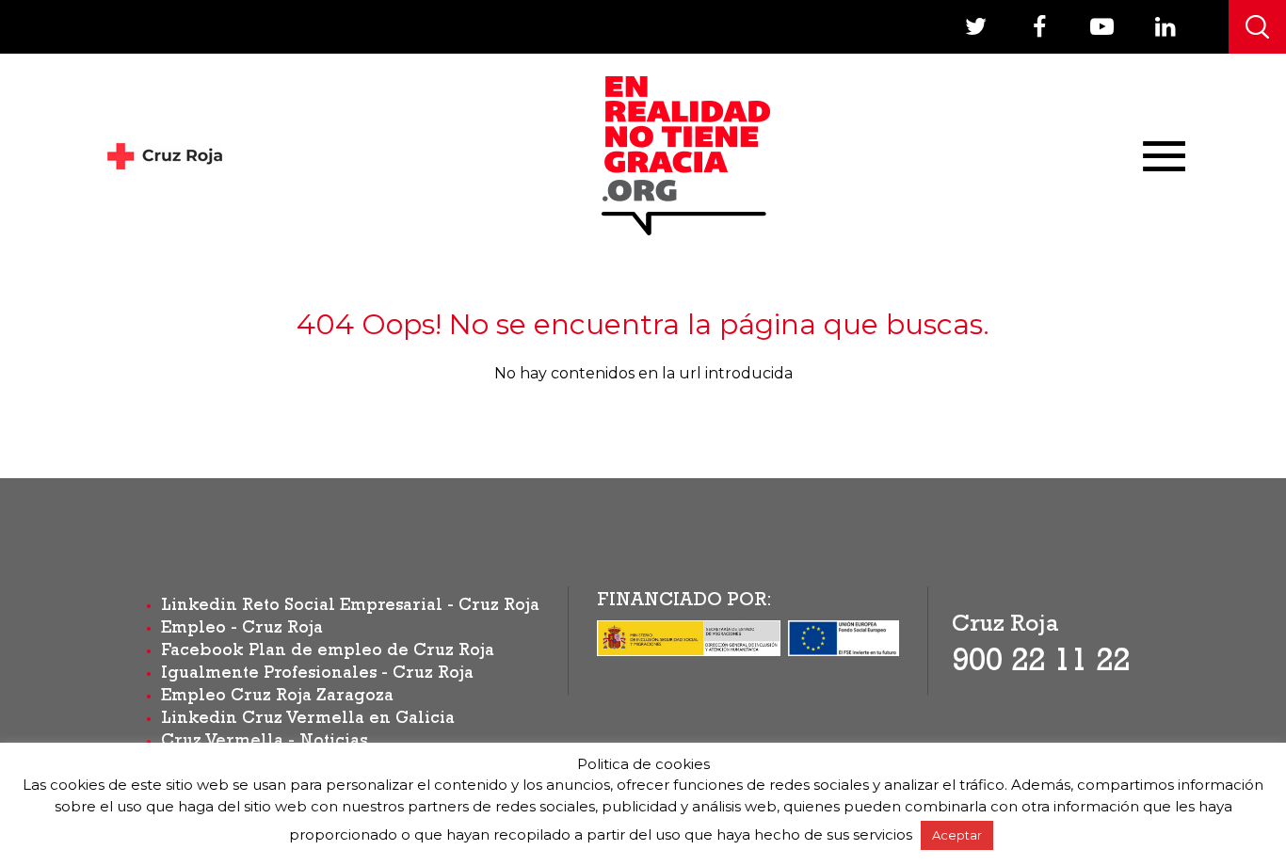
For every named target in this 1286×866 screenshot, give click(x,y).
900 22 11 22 (1041, 665)
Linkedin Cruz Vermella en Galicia (308, 720)
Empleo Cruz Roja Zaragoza (277, 697)
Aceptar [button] (957, 834)
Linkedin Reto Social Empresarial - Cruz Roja (350, 607)
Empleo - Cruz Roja (242, 629)
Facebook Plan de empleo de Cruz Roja (327, 652)
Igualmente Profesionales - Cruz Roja (317, 674)
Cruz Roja (1005, 626)
